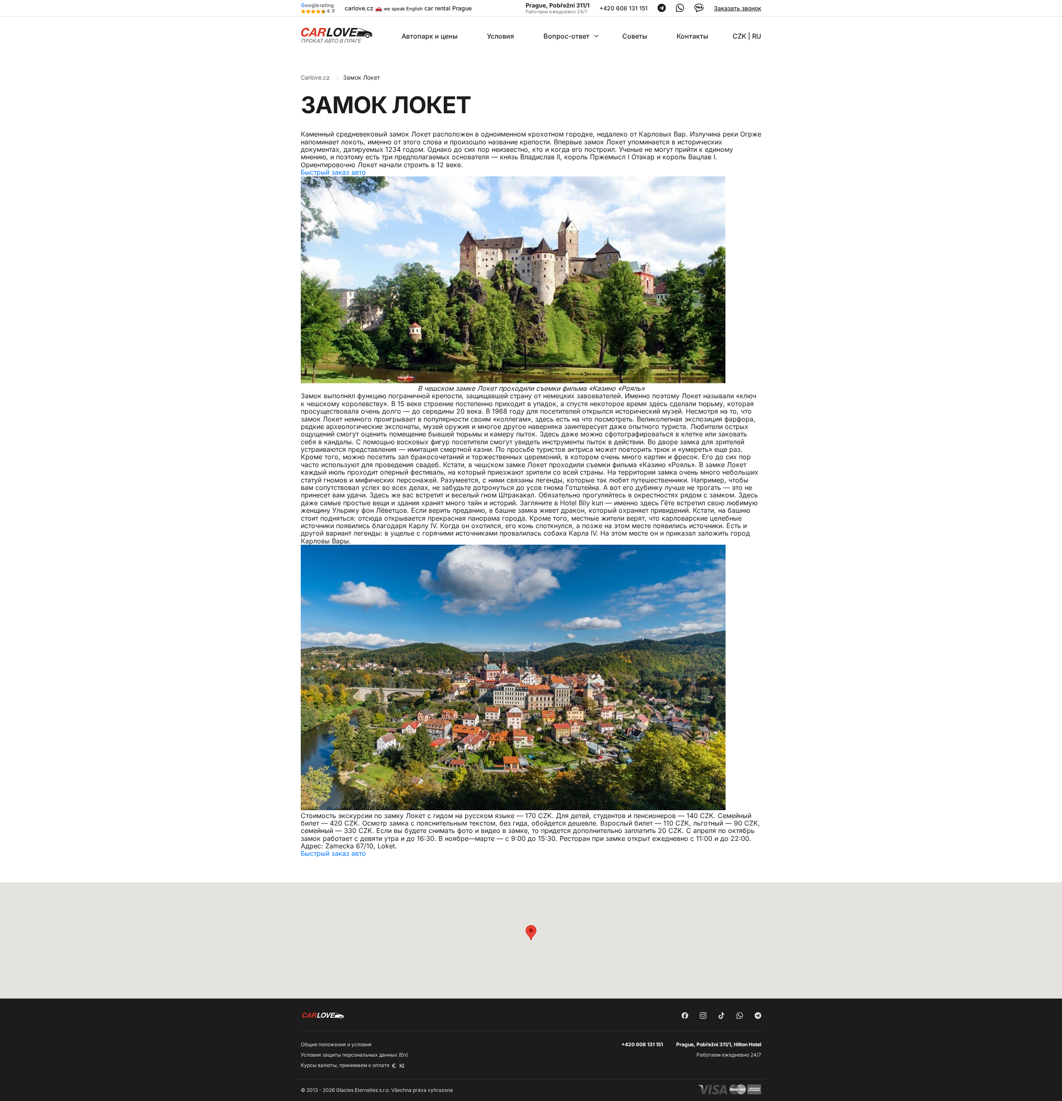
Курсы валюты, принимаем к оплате (346, 1065)
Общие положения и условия (336, 1044)
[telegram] (758, 1016)
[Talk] (699, 10)
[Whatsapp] (680, 9)
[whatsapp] (739, 1016)
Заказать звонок (737, 8)
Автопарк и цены (430, 36)
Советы (634, 36)
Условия (500, 36)
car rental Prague (448, 8)
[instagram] (703, 1016)
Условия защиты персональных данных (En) (354, 1055)
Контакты (692, 36)
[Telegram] (662, 9)
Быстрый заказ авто (333, 172)
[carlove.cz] (337, 35)
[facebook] (685, 1016)
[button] (531, 932)
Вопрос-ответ (566, 36)
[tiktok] (721, 1016)
